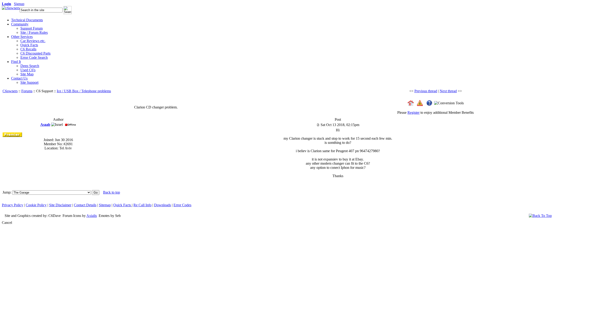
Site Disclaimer (60, 205)
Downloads (162, 205)
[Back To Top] (540, 216)
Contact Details (85, 205)
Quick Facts (29, 45)
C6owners (10, 91)
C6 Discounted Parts (35, 53)
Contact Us (19, 78)
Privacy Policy (12, 205)
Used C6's (27, 70)
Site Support (29, 82)
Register (413, 112)
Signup (19, 4)
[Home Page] (410, 103)
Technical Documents (27, 20)
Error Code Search (34, 57)
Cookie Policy (36, 205)
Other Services (22, 37)
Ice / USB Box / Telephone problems (84, 91)
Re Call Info (142, 205)
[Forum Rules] (420, 103)
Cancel (7, 223)
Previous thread (425, 91)
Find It (16, 62)
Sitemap (105, 205)
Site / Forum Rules (34, 32)
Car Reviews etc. (32, 41)
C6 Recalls (28, 49)
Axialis (91, 216)
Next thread (448, 91)
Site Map (27, 74)
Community (19, 24)
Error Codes (182, 205)
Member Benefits (461, 112)
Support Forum (31, 28)
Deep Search (29, 66)
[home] (11, 8)
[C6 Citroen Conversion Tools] (449, 103)
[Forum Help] (429, 103)
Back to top (111, 192)
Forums (26, 91)
